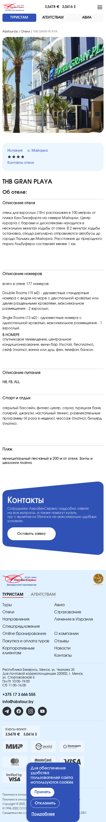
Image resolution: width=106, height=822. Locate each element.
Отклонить (45, 803)
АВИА (86, 17)
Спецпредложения (21, 626)
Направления (15, 619)
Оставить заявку (31, 534)
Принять (43, 792)
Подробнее (43, 814)
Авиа (59, 605)
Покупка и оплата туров (25, 641)
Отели (25, 31)
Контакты (63, 655)
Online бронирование (24, 634)
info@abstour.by (18, 702)
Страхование (67, 612)
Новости (62, 648)
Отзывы (61, 641)
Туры (7, 605)
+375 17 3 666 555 (18, 695)
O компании (66, 634)
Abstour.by (10, 31)
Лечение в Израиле (73, 619)
